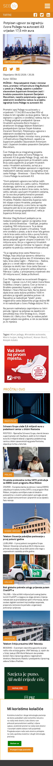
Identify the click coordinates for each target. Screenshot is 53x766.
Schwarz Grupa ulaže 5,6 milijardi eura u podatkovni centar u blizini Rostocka (23, 428)
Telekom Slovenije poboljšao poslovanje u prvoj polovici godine (24, 538)
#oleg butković (25, 337)
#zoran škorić (40, 337)
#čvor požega (17, 334)
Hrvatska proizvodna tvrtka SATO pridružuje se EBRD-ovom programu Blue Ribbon (25, 481)
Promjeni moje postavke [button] (20, 750)
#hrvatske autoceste (35, 334)
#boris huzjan (10, 337)
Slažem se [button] (14, 743)
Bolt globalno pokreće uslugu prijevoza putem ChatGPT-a (26, 589)
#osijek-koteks (10, 340)
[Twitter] (11, 69)
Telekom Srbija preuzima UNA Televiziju (23, 643)
